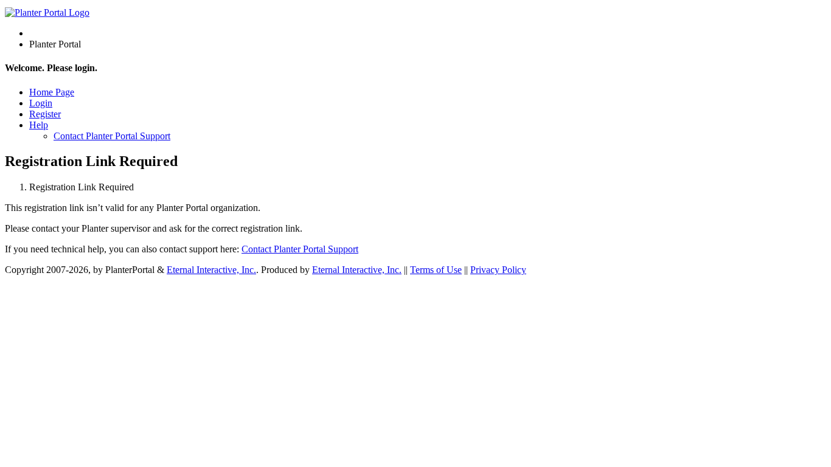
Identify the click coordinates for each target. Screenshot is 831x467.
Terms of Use (436, 270)
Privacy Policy (498, 270)
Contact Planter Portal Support (112, 136)
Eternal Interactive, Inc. (211, 270)
